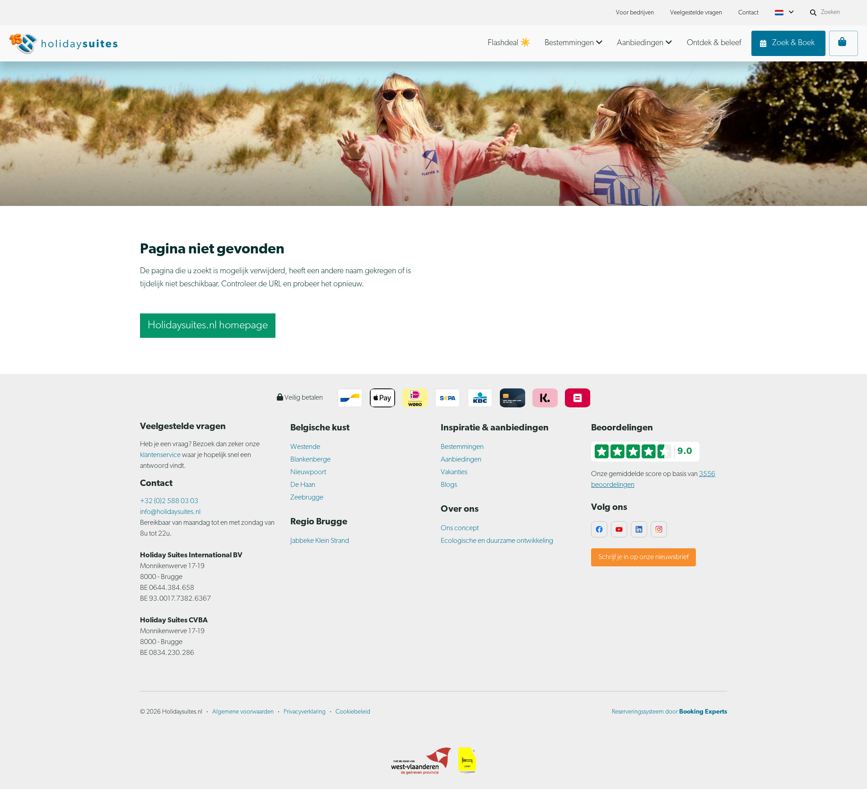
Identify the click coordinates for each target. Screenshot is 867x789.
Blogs (449, 485)
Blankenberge (310, 459)
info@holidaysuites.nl (170, 512)
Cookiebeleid (353, 712)
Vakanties (454, 472)
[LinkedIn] (639, 529)
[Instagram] (659, 529)
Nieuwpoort (308, 472)
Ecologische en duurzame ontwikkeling (497, 541)
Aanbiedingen (461, 459)
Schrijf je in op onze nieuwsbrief (643, 557)
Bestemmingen (462, 447)
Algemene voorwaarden (243, 712)
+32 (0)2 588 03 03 (169, 501)
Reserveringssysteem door (669, 712)
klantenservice (161, 455)
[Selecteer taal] (784, 13)
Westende (305, 447)
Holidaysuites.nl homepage (208, 325)
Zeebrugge (306, 497)
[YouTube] (619, 529)
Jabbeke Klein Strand (319, 541)
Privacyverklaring (305, 712)
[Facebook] (599, 529)
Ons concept (460, 528)
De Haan (302, 485)
